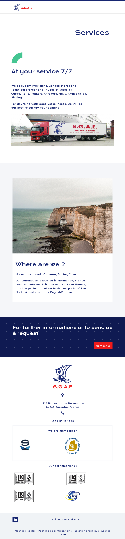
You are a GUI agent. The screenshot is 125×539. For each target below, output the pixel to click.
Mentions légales (25, 531)
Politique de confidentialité (55, 531)
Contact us (103, 346)
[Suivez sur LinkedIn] (15, 519)
